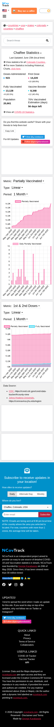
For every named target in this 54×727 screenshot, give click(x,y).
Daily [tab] (12, 494)
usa (23, 25)
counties (8, 28)
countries (13, 25)
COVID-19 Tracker (27, 656)
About (27, 635)
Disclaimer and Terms (32, 715)
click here (15, 69)
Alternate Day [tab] (26, 494)
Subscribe (45, 514)
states (30, 25)
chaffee (19, 28)
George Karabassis (27, 566)
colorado (41, 25)
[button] (5, 10)
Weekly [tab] (40, 494)
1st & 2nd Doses (25, 306)
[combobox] (27, 507)
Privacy (27, 638)
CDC (11, 391)
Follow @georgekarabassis (36, 142)
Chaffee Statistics (26, 53)
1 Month (19, 194)
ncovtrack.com (9, 674)
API (27, 662)
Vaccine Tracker (27, 659)
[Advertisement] (27, 161)
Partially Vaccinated (27, 181)
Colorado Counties (36, 62)
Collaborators (27, 645)
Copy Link (9, 131)
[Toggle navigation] (4, 16)
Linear (16, 187)
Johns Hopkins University (21, 398)
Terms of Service (27, 641)
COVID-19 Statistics (24, 112)
